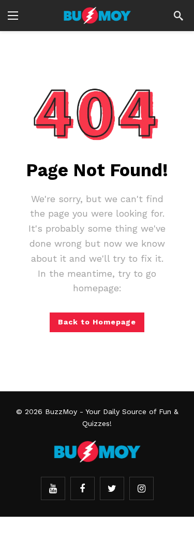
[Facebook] (82, 488)
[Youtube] (53, 488)
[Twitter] (112, 488)
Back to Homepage (97, 322)
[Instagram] (141, 488)
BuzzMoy (61, 411)
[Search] (178, 15)
